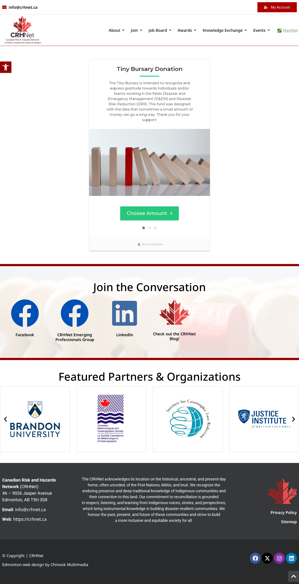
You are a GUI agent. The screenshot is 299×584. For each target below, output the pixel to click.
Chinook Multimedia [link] (69, 564)
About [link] (114, 30)
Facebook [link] (25, 334)
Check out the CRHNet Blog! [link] (174, 336)
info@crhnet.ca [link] (30, 509)
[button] (117, 30)
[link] (5, 67)
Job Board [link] (158, 30)
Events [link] (259, 30)
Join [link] (134, 30)
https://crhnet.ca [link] (30, 519)
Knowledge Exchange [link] (223, 30)
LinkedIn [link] (124, 334)
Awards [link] (185, 30)
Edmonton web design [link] (23, 564)
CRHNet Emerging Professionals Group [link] (74, 337)
